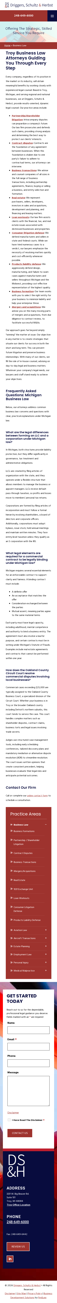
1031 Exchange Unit (23, 889)
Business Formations (24, 831)
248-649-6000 (23, 15)
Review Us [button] (18, 1247)
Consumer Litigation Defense (24, 909)
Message (13, 1072)
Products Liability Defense (27, 920)
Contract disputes (22, 143)
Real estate (18, 198)
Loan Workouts (21, 898)
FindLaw (42, 1298)
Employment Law (23, 954)
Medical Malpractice (24, 971)
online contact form (37, 796)
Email (12, 1039)
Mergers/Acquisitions (25, 871)
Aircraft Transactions (25, 938)
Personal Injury (21, 963)
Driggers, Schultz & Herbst (27, 1286)
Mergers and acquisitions (26, 307)
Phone (11, 1056)
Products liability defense (26, 264)
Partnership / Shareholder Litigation (27, 842)
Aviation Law (20, 930)
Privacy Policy (35, 1294)
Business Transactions (25, 862)
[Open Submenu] (46, 824)
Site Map (21, 1294)
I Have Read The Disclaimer (28, 1120)
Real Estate (19, 880)
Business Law (21, 825)
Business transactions (24, 171)
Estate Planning (22, 946)
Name (11, 1023)
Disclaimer (13, 1113)
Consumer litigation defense (28, 233)
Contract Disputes (23, 853)
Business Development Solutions (31, 1296)
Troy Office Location (18, 1204)
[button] (52, 16)
